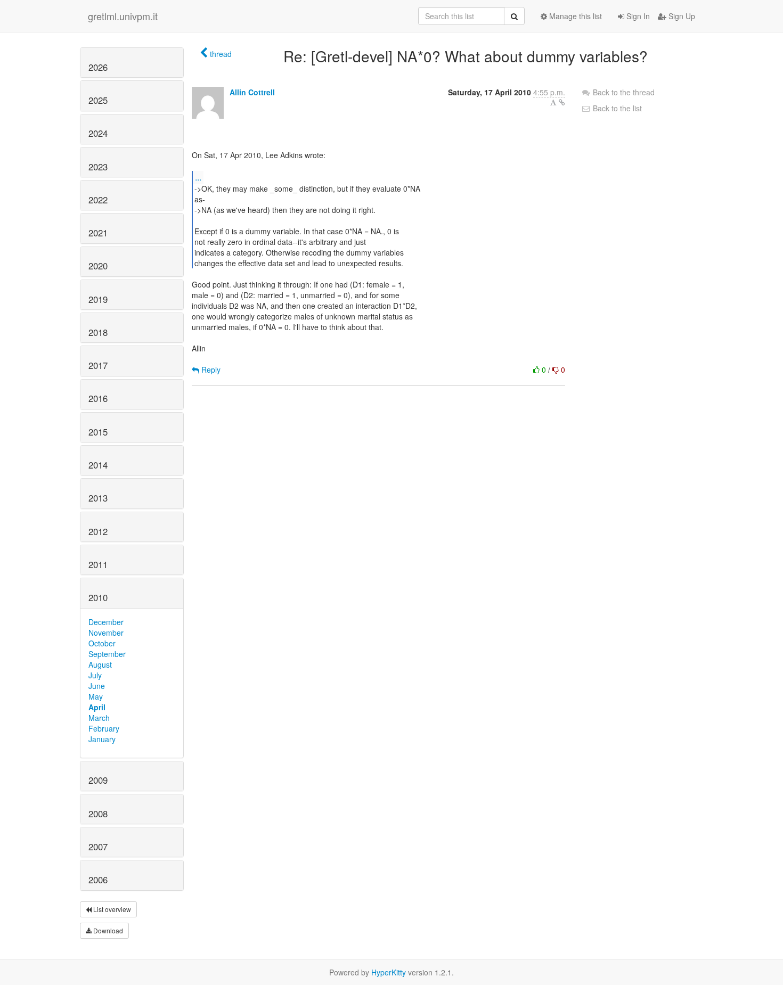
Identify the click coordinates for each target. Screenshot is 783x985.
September (107, 654)
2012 (98, 531)
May (95, 696)
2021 (98, 232)
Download (107, 930)
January (102, 739)
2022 (98, 199)
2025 (98, 100)
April (96, 707)
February (103, 728)
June (96, 685)
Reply (210, 369)
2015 (98, 431)
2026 (98, 67)
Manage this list (574, 16)
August (100, 664)
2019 (98, 299)
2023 (98, 166)
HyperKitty (388, 972)
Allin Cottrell (252, 92)
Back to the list (616, 108)
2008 (98, 813)
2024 (98, 133)
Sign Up (680, 16)
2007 (98, 846)
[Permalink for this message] (562, 102)
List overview (111, 909)
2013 (98, 497)
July (95, 675)
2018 (98, 332)
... (198, 177)
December (106, 622)
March (99, 717)
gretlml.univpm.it (123, 16)
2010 (98, 597)
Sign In (637, 16)
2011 (98, 564)
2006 (98, 879)
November (106, 632)
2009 (98, 780)
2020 (98, 265)
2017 (98, 365)
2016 (98, 398)
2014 (98, 464)
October (102, 643)
